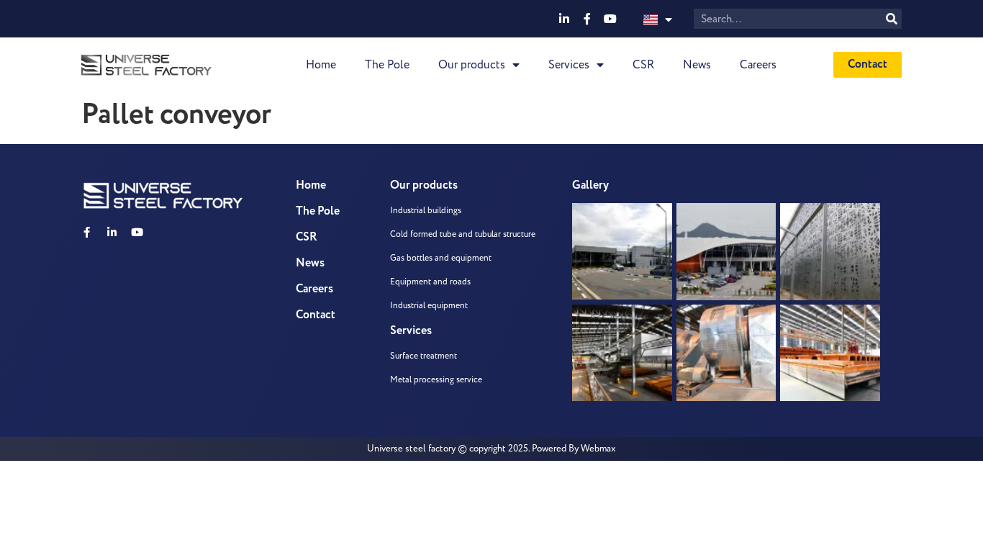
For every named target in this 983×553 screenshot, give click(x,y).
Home (321, 65)
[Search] (892, 19)
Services (568, 65)
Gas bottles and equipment (440, 258)
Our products (471, 65)
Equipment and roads (430, 282)
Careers (758, 65)
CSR (643, 65)
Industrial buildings (425, 210)
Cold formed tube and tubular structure (462, 234)
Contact (315, 315)
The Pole (387, 65)
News (697, 65)
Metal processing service (436, 380)
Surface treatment (423, 356)
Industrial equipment (429, 306)
